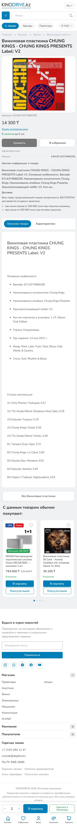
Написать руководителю (39, 769)
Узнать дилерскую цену (15, 129)
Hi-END (6, 719)
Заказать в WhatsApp (62, 809)
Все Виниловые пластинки (39, 496)
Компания (9, 726)
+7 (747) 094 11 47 (14, 750)
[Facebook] (31, 665)
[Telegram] (22, 665)
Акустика (8, 688)
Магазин (8, 675)
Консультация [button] (20, 591)
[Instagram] (5, 665)
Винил (6, 694)
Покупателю (11, 734)
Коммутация (9, 713)
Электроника (10, 700)
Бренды (27, 26)
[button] (70, 61)
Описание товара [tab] (17, 223)
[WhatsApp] (13, 665)
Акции (12, 26)
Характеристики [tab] (45, 223)
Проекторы (46, 26)
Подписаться (32, 655)
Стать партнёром (12, 774)
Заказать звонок (12, 769)
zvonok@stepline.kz (14, 756)
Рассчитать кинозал (37, 774)
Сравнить (19, 143)
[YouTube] (39, 665)
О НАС (65, 26)
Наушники (8, 706)
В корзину (35, 809)
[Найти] (71, 15)
